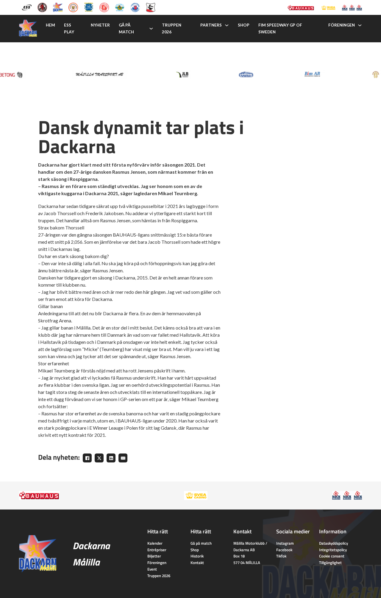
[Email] (122, 457)
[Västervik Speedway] (119, 7)
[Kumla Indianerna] (42, 7)
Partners (211, 25)
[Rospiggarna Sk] (104, 7)
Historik (197, 556)
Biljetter (154, 556)
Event (152, 569)
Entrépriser (156, 550)
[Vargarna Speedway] (135, 7)
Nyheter (100, 25)
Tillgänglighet (330, 563)
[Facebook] (87, 457)
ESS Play (69, 28)
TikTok (281, 556)
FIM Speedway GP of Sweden (280, 28)
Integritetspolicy (333, 550)
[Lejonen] (73, 7)
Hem (50, 25)
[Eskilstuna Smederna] (150, 7)
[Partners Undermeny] (227, 25)
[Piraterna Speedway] (88, 7)
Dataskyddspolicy (333, 543)
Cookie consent (331, 556)
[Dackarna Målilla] (58, 7)
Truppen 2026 (171, 28)
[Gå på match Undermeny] (151, 28)
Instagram (285, 543)
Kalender (155, 543)
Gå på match (126, 28)
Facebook (284, 550)
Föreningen (341, 25)
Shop (243, 25)
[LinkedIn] (111, 457)
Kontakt (197, 563)
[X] (99, 457)
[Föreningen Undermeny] (360, 25)
